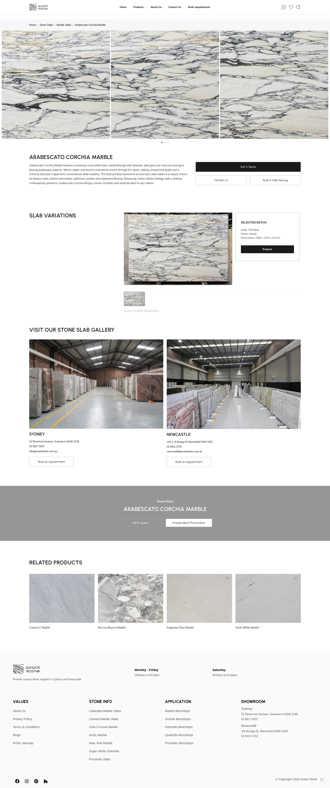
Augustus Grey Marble (180, 627)
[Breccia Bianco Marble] (130, 598)
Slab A (39, 618)
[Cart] (283, 7)
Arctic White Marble (247, 627)
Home (123, 7)
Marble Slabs (64, 25)
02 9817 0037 (249, 719)
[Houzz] (45, 781)
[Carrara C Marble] (62, 598)
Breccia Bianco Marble (112, 627)
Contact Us (174, 7)
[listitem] (134, 299)
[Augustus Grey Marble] (199, 598)
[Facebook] (17, 781)
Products (138, 7)
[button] (5, 85)
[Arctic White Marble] (268, 598)
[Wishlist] (89, 578)
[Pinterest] (36, 781)
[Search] (298, 7)
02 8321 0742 (249, 736)
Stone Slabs (46, 25)
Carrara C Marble (39, 627)
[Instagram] (26, 781)
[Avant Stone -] (38, 7)
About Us (156, 7)
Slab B (176, 618)
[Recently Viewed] (322, 780)
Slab (32, 613)
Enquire (267, 249)
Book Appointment (199, 7)
